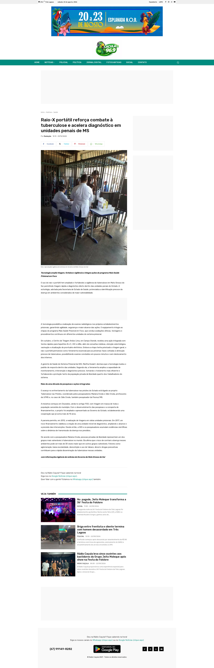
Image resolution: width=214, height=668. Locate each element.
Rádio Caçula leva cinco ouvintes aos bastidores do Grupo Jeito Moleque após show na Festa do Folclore (101, 556)
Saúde (56, 112)
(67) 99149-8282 (61, 649)
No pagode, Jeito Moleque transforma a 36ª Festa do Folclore (101, 501)
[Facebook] (165, 1)
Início (43, 112)
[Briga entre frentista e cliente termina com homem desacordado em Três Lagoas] (58, 537)
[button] (178, 62)
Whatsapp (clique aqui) (83, 479)
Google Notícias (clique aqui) (131, 640)
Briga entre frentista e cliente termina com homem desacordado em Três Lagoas (100, 529)
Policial (80, 536)
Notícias (49, 112)
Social (80, 506)
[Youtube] (174, 1)
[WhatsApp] (171, 1)
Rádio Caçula (83, 563)
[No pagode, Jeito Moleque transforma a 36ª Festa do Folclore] (58, 510)
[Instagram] (168, 1)
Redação (47, 136)
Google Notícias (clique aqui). (64, 476)
